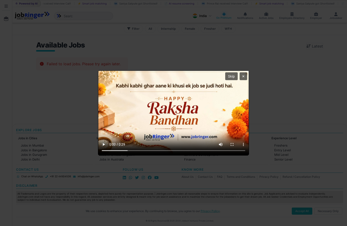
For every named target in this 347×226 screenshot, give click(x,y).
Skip (231, 76)
